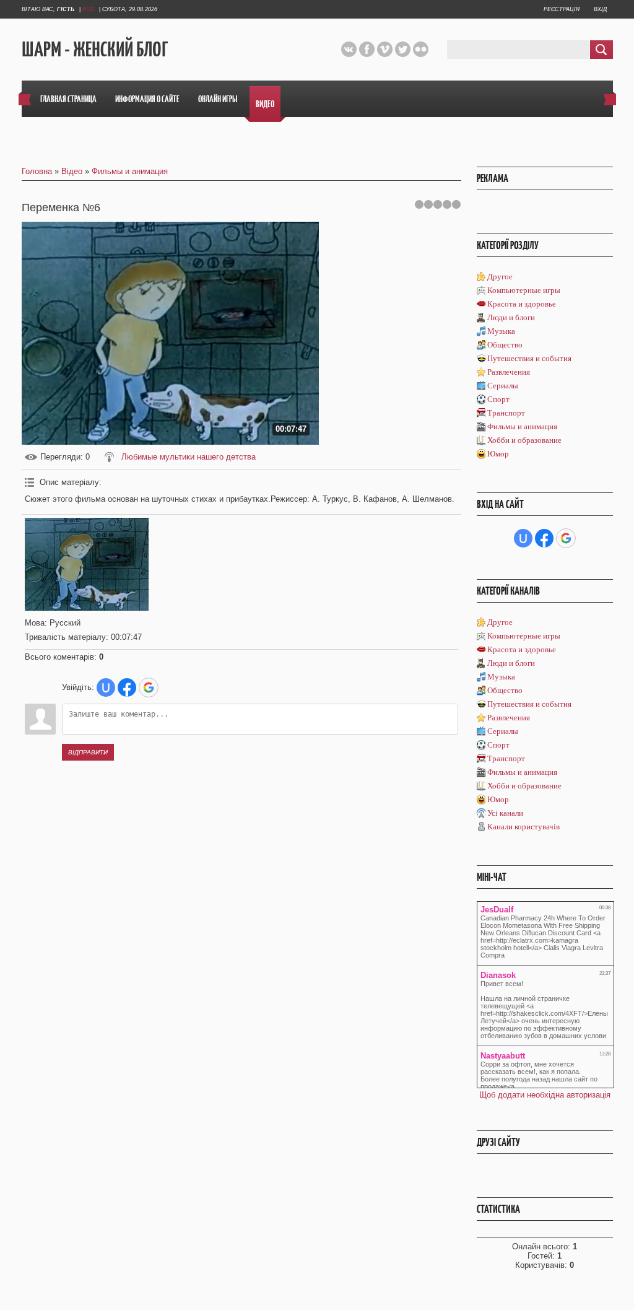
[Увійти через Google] (148, 687)
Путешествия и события (529, 358)
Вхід (600, 9)
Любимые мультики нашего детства (188, 456)
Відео (71, 171)
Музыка (501, 331)
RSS (88, 9)
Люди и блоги (511, 317)
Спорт (498, 399)
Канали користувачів (523, 826)
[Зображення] (87, 564)
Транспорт (506, 412)
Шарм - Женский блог (95, 50)
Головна (37, 171)
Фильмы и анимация (130, 171)
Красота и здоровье (521, 303)
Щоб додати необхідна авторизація (544, 1094)
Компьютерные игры (523, 290)
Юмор (498, 453)
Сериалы (502, 385)
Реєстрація (562, 9)
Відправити (88, 752)
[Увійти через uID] (106, 687)
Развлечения (508, 372)
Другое (500, 276)
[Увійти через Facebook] (127, 687)
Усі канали (505, 813)
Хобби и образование (524, 440)
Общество (505, 344)
